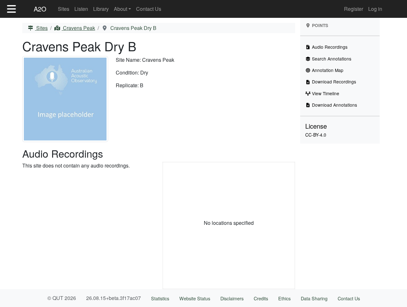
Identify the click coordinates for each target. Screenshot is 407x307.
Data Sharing (314, 298)
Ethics (284, 298)
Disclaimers (232, 298)
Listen (81, 8)
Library (101, 8)
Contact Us (148, 8)
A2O (40, 8)
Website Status (194, 298)
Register (353, 8)
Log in (375, 8)
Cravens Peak (78, 28)
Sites (63, 8)
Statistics (160, 298)
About (120, 8)
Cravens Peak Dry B (132, 28)
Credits (261, 298)
